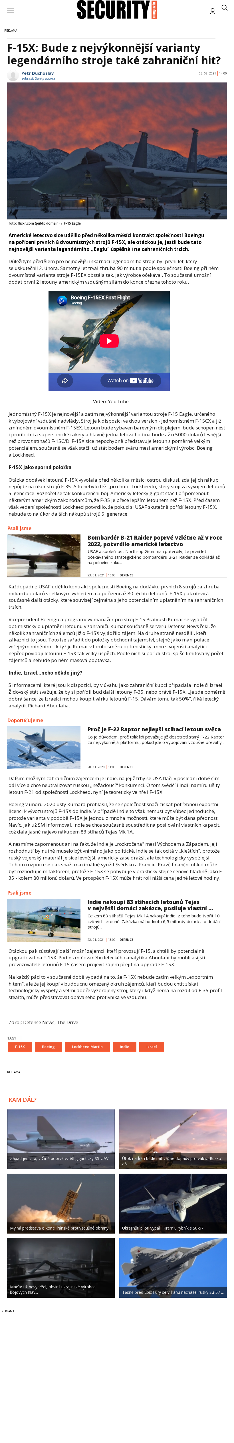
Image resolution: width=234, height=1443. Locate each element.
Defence (126, 575)
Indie (124, 1046)
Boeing (48, 1046)
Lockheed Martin (87, 1046)
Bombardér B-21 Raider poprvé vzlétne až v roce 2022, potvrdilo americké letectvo (155, 541)
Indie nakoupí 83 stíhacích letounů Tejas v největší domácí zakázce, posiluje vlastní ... (150, 905)
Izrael (151, 1046)
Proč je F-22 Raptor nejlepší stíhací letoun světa (154, 729)
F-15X (20, 1046)
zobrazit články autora (38, 78)
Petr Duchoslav (37, 73)
